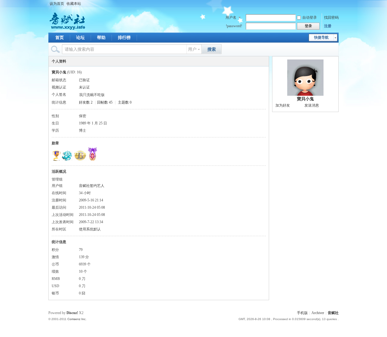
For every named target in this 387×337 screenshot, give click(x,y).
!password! (234, 26)
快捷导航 (321, 37)
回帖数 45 (104, 102)
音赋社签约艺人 (91, 186)
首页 (59, 37)
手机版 (302, 313)
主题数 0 (125, 102)
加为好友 (282, 105)
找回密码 (331, 17)
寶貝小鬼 (305, 99)
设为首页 (57, 4)
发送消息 (311, 105)
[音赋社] (67, 29)
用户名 (231, 17)
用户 (192, 49)
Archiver (317, 313)
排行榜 (124, 37)
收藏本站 (74, 4)
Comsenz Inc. (76, 319)
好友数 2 (86, 102)
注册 (327, 26)
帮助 (101, 37)
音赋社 (333, 313)
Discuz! (72, 313)
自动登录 (309, 17)
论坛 (80, 37)
